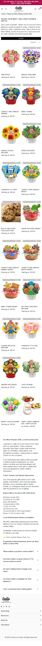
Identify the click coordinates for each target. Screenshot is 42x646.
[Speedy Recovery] (31, 134)
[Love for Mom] (31, 368)
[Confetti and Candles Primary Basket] (11, 251)
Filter (21, 38)
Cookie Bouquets (17, 32)
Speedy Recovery (28, 150)
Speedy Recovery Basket (31, 228)
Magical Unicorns (28, 74)
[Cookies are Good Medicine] (11, 329)
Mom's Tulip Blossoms (10, 421)
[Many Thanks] (31, 95)
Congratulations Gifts (11, 504)
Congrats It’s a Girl (29, 346)
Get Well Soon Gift (10, 509)
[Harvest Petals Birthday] (11, 134)
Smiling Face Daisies (9, 384)
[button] (39, 9)
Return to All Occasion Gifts (14, 513)
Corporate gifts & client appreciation (17, 511)
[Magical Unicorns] (31, 58)
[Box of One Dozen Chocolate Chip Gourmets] (11, 212)
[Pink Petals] (11, 58)
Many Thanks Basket (9, 306)
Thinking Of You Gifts (11, 499)
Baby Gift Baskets (10, 502)
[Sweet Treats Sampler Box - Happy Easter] (31, 405)
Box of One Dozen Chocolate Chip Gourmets (8, 230)
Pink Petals (5, 74)
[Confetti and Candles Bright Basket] (31, 251)
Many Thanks (26, 111)
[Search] (5, 9)
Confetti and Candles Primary (10, 113)
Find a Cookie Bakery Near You (18, 537)
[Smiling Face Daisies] (11, 368)
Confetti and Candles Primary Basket (10, 269)
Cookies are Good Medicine (8, 347)
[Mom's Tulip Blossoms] (11, 405)
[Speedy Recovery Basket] (31, 212)
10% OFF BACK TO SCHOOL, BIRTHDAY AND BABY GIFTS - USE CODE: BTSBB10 (21, 2)
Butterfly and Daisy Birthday (29, 307)
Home (4, 14)
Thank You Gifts (9, 506)
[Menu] (2, 9)
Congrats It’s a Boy (9, 189)
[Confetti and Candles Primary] (11, 95)
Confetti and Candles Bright (30, 191)
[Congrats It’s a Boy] (11, 173)
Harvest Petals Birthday (7, 151)
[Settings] (35, 9)
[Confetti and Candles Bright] (31, 173)
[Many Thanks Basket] (11, 290)
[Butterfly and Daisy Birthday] (31, 290)
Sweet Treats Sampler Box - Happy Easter (30, 423)
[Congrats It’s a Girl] (31, 329)
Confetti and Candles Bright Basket (30, 269)
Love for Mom (27, 384)
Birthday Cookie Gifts (11, 497)
